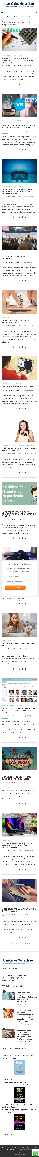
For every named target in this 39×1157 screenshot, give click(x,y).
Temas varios (18, 55)
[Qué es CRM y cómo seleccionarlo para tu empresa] (19, 430)
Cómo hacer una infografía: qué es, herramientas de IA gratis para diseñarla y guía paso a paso (27, 997)
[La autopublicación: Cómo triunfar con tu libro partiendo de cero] (19, 493)
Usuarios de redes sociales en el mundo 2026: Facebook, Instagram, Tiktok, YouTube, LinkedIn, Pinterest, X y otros (25, 1035)
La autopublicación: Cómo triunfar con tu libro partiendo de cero (19, 514)
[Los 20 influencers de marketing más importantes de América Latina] (19, 690)
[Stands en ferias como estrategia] (19, 238)
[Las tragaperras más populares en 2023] (19, 625)
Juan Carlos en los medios (9, 705)
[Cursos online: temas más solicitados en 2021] (19, 302)
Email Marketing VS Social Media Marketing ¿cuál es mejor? (18, 127)
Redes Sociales (6, 122)
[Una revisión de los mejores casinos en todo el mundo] (19, 758)
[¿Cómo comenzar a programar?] (19, 368)
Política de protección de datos (23, 1149)
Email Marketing (19, 121)
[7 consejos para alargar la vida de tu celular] (19, 890)
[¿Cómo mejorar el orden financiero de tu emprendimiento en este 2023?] (19, 39)
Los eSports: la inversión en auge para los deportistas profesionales (17, 192)
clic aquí (13, 1079)
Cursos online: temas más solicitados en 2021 (15, 322)
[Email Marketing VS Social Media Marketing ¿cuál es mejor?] (19, 105)
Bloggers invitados (7, 55)
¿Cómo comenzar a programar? (18, 387)
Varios (13, 254)
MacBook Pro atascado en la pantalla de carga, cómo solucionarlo (17, 845)
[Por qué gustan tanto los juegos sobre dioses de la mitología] (19, 559)
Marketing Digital (6, 383)
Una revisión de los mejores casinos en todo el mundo (17, 778)
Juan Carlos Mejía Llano (13, 65)
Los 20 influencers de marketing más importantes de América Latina (19, 711)
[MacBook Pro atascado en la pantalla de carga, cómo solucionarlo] (19, 824)
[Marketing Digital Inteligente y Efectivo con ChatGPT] (19, 1067)
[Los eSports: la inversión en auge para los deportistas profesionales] (19, 171)
